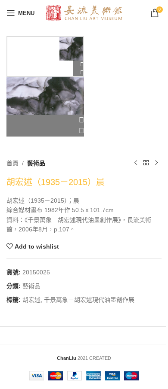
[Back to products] (146, 163)
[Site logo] (84, 12)
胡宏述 (31, 299)
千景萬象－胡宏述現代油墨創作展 (89, 299)
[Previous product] (136, 163)
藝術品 (36, 163)
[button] (45, 120)
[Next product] (156, 163)
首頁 (12, 163)
